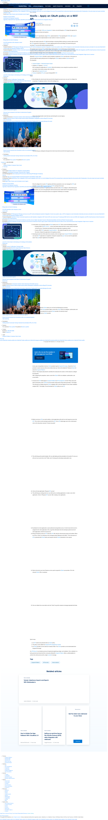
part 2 (64, 235)
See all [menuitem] (5, 8)
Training (17, 155)
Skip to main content (5, 0)
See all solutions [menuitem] (7, 55)
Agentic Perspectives (58, 6)
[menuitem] (20, 3)
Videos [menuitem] (16, 118)
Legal (1, 813)
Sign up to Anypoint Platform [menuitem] (14, 9)
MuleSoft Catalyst (8, 777)
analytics (39, 185)
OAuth (59, 49)
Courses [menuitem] (9, 79)
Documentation (8, 784)
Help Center (7, 780)
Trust (13, 813)
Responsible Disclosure (22, 813)
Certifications (14, 79)
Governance (6, 18)
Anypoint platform (53, 230)
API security (45, 662)
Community (12, 155)
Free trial (5, 166)
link (61, 187)
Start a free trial (8, 761)
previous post (36, 30)
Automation (67, 6)
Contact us (7, 787)
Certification (7, 775)
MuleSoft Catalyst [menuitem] (16, 80)
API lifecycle (34, 651)
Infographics (7, 797)
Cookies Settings (31, 813)
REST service (46, 226)
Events (6, 805)
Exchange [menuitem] (16, 5)
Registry (5, 16)
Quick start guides (8, 786)
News (30, 6)
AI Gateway (11, 18)
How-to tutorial (55, 662)
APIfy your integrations (47, 30)
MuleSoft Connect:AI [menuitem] (11, 121)
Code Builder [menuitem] (11, 5)
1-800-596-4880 (10, 330)
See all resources (7, 119)
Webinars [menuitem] (9, 118)
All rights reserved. (17, 817)
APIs (73, 6)
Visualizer (16, 18)
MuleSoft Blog (23, 6)
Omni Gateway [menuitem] (16, 6)
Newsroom (7, 808)
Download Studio (8, 762)
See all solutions (8, 771)
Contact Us (3, 162)
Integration (79, 6)
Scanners (9, 16)
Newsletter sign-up (8, 809)
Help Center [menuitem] (10, 82)
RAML (48, 35)
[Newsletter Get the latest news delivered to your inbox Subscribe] (77, 744)
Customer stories (8, 804)
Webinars (7, 790)
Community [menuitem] (15, 116)
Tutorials (6, 783)
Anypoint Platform (39, 56)
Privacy (10, 813)
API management (61, 380)
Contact (16, 813)
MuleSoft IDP (7, 759)
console (49, 655)
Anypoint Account (43, 71)
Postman (34, 73)
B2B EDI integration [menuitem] (13, 54)
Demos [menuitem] (13, 118)
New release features (9, 803)
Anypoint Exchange (63, 366)
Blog (6, 800)
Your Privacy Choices (4, 815)
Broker (13, 16)
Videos (6, 792)
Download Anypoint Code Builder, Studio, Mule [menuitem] (31, 9)
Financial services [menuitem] (13, 52)
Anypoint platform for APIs (49, 185)
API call (43, 73)
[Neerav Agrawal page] (32, 24)
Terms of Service (5, 813)
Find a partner (13, 159)
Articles (6, 799)
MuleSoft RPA (7, 758)
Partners (6, 807)
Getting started (6, 155)
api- (38, 237)
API (65, 30)
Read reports (39, 357)
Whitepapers (7, 796)
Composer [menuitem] (14, 165)
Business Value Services (10, 778)
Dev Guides (48, 6)
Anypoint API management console (53, 644)
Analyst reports (8, 794)
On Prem (46, 65)
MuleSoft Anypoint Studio (47, 63)
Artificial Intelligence (38, 6)
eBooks (6, 795)
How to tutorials (33, 12)
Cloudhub (49, 67)
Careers (6, 811)
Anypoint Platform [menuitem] (7, 165)
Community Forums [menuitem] (17, 82)
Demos (6, 791)
